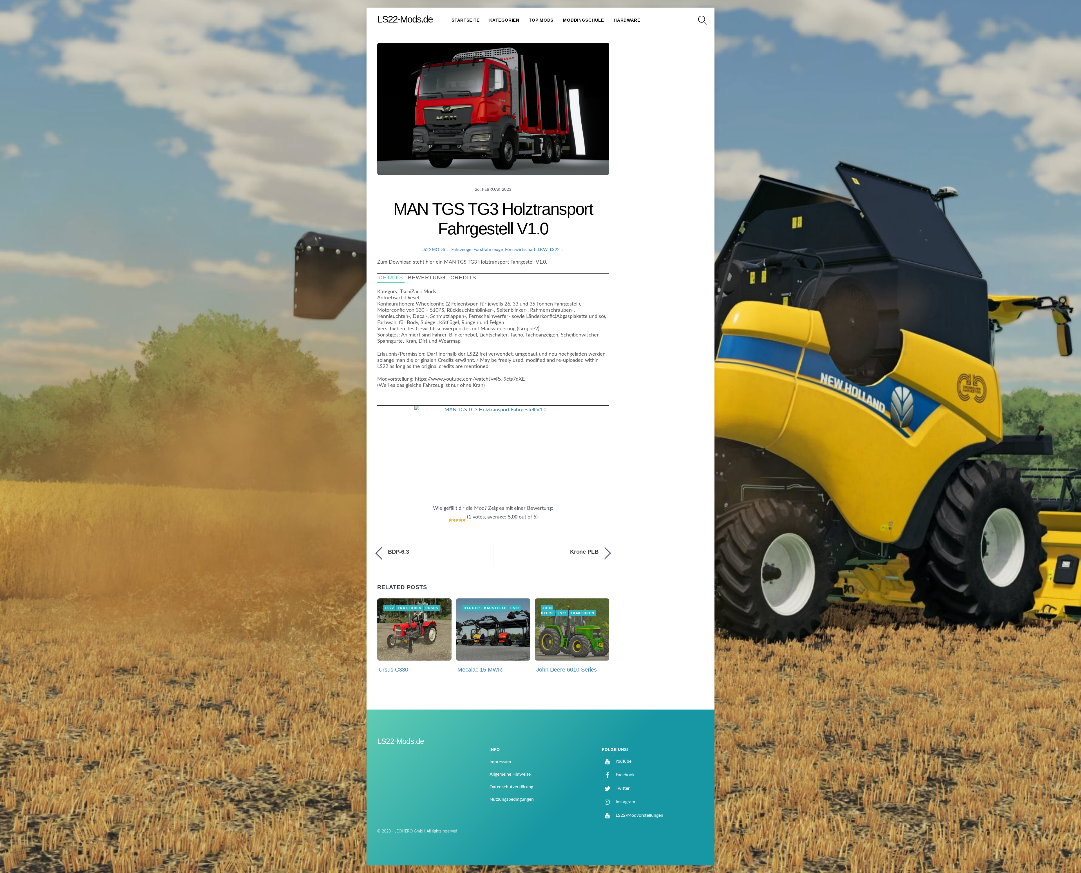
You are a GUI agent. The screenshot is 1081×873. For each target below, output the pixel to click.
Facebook (625, 775)
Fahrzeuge (461, 249)
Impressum (500, 762)
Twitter (622, 788)
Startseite (465, 20)
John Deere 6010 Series (566, 669)
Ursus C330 (393, 669)
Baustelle (495, 608)
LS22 (555, 249)
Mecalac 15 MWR (479, 669)
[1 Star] (450, 520)
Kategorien (504, 20)
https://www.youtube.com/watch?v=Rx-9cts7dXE (470, 379)
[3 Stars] (457, 520)
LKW (543, 249)
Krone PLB (584, 552)
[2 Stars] (453, 520)
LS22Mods (433, 250)
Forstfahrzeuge (488, 249)
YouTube (623, 761)
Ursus (431, 608)
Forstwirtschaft (520, 249)
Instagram (625, 802)
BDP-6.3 (398, 552)
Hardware (627, 20)
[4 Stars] (460, 520)
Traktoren (410, 608)
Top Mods (541, 20)
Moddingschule (583, 20)
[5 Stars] (464, 520)
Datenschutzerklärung (511, 787)
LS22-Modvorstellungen (639, 815)
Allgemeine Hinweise (510, 774)
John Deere (547, 610)
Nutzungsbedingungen (512, 799)
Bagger (472, 608)
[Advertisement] (665, 136)
